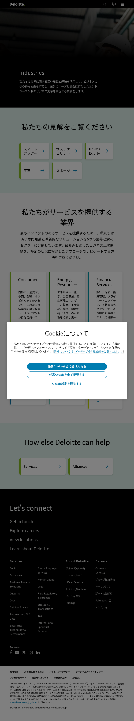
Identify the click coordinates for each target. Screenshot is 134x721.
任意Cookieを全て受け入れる (67, 366)
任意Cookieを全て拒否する (67, 374)
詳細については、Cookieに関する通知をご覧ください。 (88, 351)
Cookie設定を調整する (67, 383)
